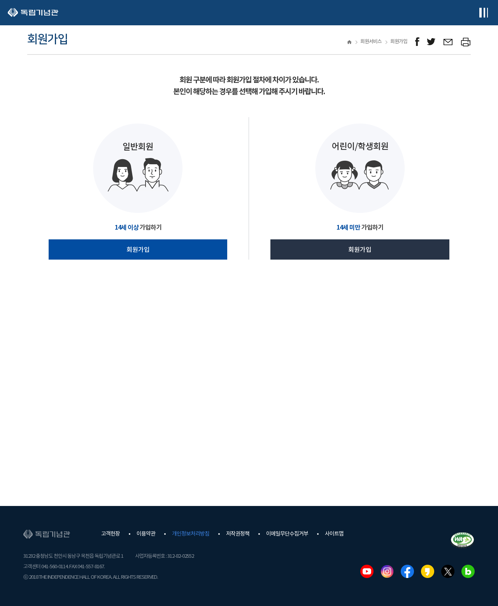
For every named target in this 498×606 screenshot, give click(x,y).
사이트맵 (334, 534)
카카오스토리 (427, 571)
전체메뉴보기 (483, 12)
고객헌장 (110, 534)
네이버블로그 (468, 571)
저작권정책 (237, 534)
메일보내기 (448, 42)
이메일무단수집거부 (287, 534)
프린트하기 (466, 42)
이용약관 (146, 534)
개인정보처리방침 (190, 534)
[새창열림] (417, 42)
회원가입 (138, 249)
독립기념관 (33, 12)
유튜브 (367, 571)
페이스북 (407, 571)
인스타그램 (387, 571)
